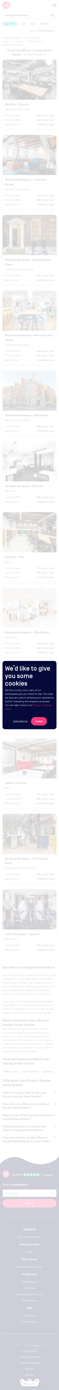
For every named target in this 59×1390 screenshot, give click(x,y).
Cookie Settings (20, 721)
